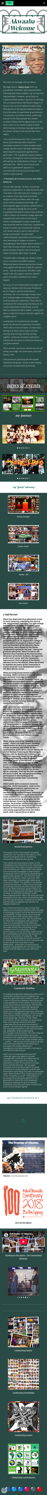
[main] (23, 24)
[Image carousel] (23, 437)
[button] (2, 3)
